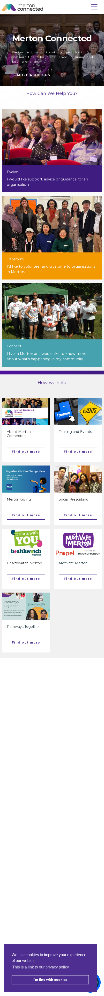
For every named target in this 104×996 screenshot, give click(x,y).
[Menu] (94, 5)
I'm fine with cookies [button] (50, 980)
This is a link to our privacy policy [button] (40, 967)
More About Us (33, 75)
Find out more (26, 451)
